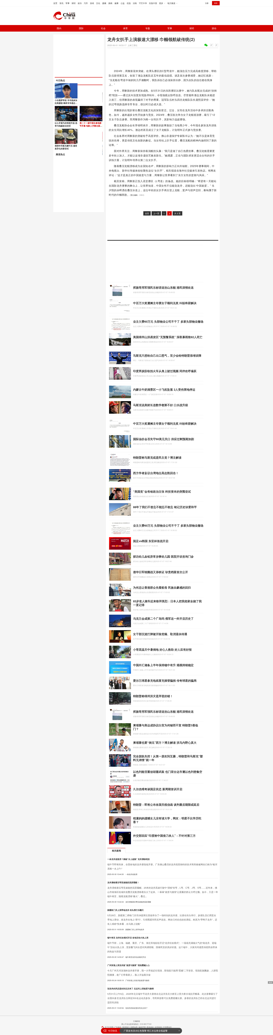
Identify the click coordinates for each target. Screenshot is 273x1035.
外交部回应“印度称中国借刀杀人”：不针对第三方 (164, 835)
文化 (98, 3)
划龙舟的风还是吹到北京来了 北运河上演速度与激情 (130, 988)
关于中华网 (109, 1027)
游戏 (92, 3)
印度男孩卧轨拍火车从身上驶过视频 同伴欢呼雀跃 (165, 371)
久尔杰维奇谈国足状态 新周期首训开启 (157, 789)
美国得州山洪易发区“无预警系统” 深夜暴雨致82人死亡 (167, 337)
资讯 (61, 3)
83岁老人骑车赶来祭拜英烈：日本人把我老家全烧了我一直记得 (167, 603)
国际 (81, 28)
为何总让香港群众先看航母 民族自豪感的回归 (162, 587)
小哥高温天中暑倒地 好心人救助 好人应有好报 (162, 649)
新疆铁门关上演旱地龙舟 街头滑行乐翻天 (125, 910)
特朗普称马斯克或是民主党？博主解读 (157, 457)
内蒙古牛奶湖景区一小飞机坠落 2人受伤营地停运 (164, 389)
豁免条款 (150, 1027)
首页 (55, 3)
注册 (206, 3)
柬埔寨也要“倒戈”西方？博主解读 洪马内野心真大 (165, 742)
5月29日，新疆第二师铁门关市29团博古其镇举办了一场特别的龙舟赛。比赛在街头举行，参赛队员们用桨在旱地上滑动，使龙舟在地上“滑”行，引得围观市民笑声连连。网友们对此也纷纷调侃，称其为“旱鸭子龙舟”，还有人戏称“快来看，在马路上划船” (162, 919)
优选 (129, 3)
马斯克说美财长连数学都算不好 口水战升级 (160, 405)
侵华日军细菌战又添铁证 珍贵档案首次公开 (160, 572)
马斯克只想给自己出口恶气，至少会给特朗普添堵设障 (167, 355)
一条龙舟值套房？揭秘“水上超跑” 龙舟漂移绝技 (128, 859)
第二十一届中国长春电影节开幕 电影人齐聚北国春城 (91, 125)
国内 (59, 28)
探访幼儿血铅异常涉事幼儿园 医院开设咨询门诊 (163, 556)
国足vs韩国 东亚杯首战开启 (150, 541)
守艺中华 (143, 3)
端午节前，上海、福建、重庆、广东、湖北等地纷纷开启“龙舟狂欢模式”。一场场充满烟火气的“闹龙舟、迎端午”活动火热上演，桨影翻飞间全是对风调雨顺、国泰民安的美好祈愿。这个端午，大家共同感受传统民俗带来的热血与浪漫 (162, 947)
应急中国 (153, 3)
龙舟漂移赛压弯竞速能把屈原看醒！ (123, 882)
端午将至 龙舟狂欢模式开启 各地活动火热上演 (127, 937)
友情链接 (158, 1027)
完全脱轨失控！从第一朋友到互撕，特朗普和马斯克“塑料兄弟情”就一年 (168, 758)
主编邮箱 (136, 1021)
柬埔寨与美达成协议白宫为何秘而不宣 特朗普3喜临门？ (165, 727)
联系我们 (126, 1027)
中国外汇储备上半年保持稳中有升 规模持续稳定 (163, 665)
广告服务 (117, 1027)
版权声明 (142, 1027)
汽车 (86, 3)
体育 (125, 28)
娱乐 (80, 3)
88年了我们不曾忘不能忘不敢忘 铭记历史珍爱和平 (165, 507)
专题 (147, 28)
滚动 (214, 28)
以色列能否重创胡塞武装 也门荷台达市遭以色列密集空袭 (167, 773)
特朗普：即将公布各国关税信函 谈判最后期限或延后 (166, 804)
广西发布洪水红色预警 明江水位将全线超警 (145, 1030)
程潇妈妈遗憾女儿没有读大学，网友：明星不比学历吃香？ (167, 820)
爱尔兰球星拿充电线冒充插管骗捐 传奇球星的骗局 (165, 680)
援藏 (104, 3)
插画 (110, 3)
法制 (135, 3)
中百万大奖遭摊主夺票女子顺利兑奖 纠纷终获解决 (165, 303)
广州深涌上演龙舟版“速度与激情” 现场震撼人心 (128, 965)
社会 (103, 28)
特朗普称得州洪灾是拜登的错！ (153, 696)
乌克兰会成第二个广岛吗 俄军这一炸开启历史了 (163, 618)
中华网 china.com (65, 15)
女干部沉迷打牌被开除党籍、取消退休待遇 (160, 634)
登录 (216, 3)
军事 (68, 3)
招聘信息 (134, 1027)
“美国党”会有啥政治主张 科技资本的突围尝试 (162, 491)
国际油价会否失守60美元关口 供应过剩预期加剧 (163, 439)
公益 (123, 3)
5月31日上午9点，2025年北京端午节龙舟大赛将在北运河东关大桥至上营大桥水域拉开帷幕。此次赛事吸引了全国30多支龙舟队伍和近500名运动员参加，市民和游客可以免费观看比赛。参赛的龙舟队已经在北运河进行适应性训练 (162, 998)
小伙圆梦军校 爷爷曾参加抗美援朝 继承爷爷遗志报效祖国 (66, 103)
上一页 (156, 213)
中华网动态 (167, 1027)
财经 (74, 3)
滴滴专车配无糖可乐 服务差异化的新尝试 (66, 147)
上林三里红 (132, 45)
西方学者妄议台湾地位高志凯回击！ (156, 473)
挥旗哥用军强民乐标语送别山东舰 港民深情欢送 (163, 287)
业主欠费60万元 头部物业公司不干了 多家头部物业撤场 (168, 321)
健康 (116, 3)
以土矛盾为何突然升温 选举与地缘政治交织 (66, 124)
